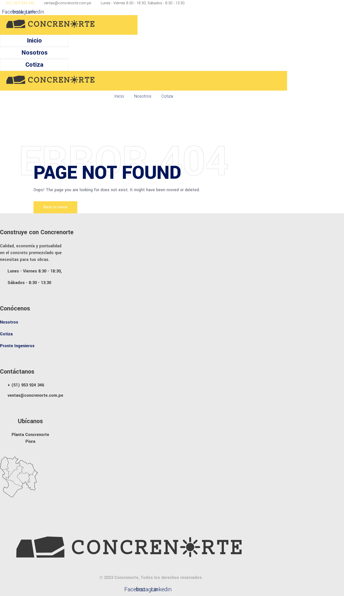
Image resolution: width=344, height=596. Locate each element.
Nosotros (34, 52)
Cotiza (34, 64)
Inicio (34, 40)
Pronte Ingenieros (17, 346)
